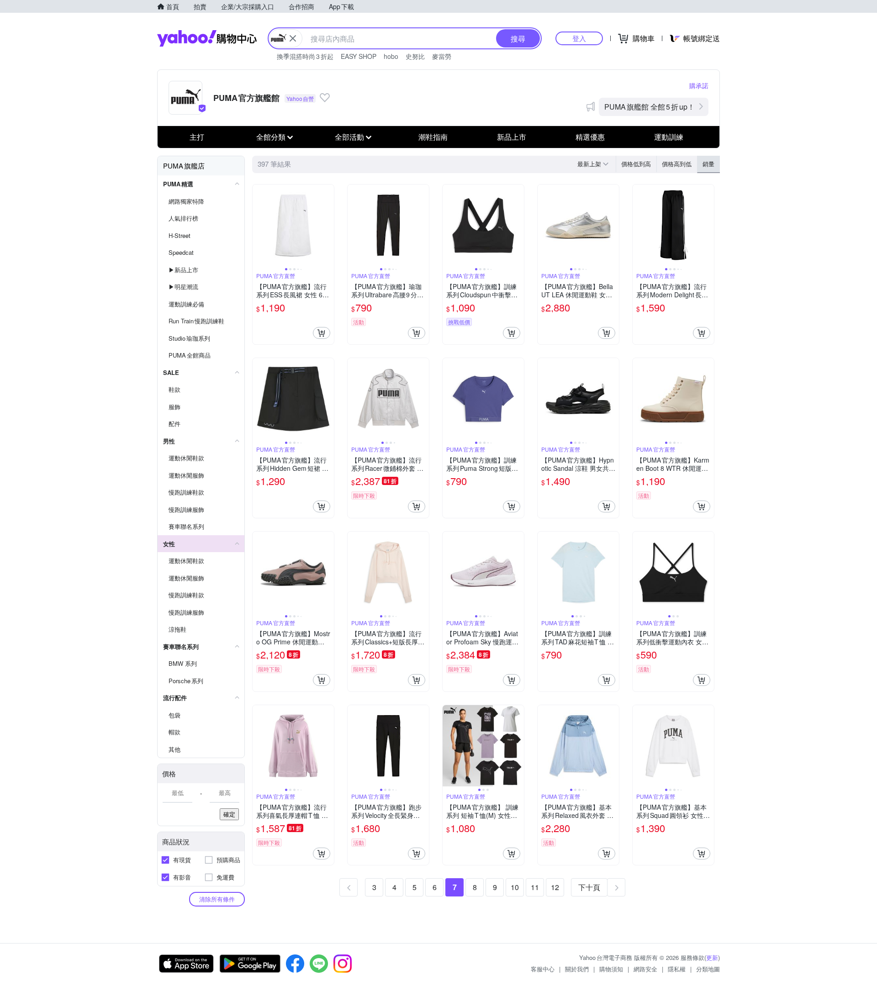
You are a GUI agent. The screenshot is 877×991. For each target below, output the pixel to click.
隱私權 (677, 969)
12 (555, 887)
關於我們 (577, 969)
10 (515, 887)
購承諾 (698, 85)
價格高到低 (677, 163)
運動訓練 (668, 137)
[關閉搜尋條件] (292, 38)
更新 (712, 957)
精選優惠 (590, 137)
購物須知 (611, 969)
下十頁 (589, 887)
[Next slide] (328, 225)
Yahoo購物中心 (207, 38)
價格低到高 (636, 163)
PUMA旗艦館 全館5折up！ (649, 106)
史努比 (415, 56)
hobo (391, 56)
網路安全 (645, 969)
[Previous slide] (258, 225)
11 (535, 887)
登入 (579, 38)
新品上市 (511, 137)
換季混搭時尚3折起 (305, 56)
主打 (197, 137)
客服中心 (543, 969)
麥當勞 (441, 56)
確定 (229, 814)
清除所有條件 (217, 899)
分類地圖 (708, 969)
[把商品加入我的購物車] (321, 333)
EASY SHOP (358, 56)
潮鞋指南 (433, 137)
